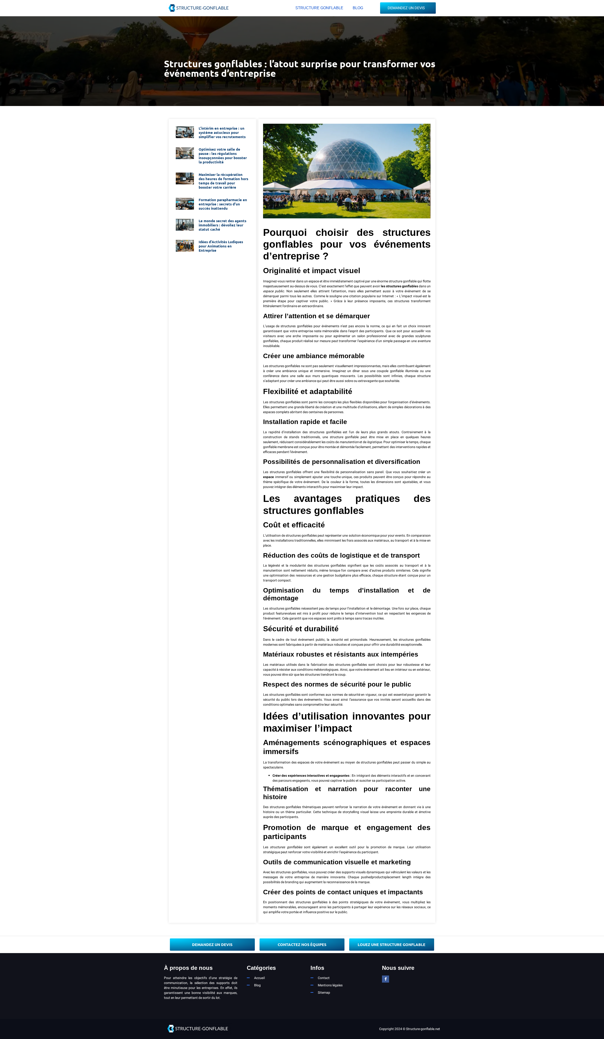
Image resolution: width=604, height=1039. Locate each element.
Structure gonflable (319, 8)
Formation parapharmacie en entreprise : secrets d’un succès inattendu (223, 204)
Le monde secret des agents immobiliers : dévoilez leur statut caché (222, 225)
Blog (358, 8)
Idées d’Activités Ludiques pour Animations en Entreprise (221, 246)
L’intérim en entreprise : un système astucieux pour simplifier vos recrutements (222, 132)
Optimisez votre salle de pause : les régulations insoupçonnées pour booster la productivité (223, 155)
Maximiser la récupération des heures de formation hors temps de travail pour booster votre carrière (223, 181)
